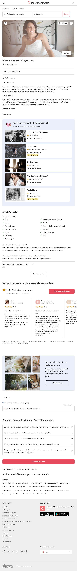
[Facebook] (4, 551)
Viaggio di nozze (63, 490)
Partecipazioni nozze (50, 483)
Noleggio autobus (8, 487)
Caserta (14, 8)
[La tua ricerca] (5, 23)
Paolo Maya (32, 190)
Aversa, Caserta (10, 64)
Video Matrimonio (8, 483)
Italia (46, 552)
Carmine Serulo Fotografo (38, 176)
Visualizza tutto (38, 274)
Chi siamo (5, 533)
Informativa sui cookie (9, 518)
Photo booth (31, 494)
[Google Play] (62, 516)
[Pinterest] (13, 551)
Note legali (5, 510)
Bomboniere (64, 483)
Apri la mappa (67, 405)
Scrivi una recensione (62, 291)
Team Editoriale (7, 536)
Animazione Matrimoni (54, 487)
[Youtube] (22, 551)
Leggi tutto (6, 114)
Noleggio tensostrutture (37, 487)
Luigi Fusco (31, 146)
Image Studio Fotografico (37, 132)
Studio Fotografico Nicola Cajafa (26, 469)
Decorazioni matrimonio (22, 490)
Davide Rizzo (32, 162)
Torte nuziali (20, 494)
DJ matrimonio (42, 494)
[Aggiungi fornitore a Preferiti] (71, 23)
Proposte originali (8, 494)
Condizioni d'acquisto (9, 513)
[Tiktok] (26, 551)
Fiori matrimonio (7, 490)
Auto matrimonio (36, 483)
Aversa (21, 8)
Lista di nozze (37, 490)
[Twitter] (8, 551)
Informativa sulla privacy (9, 515)
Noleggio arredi (22, 487)
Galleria (66, 53)
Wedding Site (6, 542)
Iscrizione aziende (8, 530)
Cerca (66, 14)
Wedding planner (50, 490)
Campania (5, 8)
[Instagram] (17, 551)
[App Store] (47, 516)
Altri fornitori (57, 383)
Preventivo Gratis (38, 462)
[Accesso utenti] (73, 3)
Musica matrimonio (22, 483)
